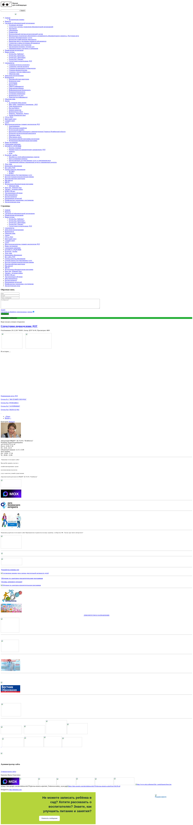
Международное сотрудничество (20, 45)
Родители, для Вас (11, 155)
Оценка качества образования (15, 169)
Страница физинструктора (18, 70)
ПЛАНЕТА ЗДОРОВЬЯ (13, 146)
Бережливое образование (13, 166)
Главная (7, 18)
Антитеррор (13, 83)
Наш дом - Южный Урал (13, 187)
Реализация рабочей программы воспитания (24, 139)
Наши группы (9, 52)
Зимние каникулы (15, 110)
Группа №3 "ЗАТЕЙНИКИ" (10, 406)
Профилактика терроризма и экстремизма (19, 200)
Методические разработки (18, 128)
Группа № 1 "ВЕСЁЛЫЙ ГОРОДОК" (14, 399)
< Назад (7, 416)
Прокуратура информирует (18, 97)
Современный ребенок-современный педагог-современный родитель (33, 162)
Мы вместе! (9, 180)
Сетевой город (10, 121)
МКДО (7, 182)
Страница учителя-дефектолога (19, 72)
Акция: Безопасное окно (17, 115)
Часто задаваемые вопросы (18, 158)
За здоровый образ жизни (17, 102)
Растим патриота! (11, 196)
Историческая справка (16, 19)
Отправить (5, 314)
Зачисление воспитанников (14, 75)
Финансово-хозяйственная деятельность (22, 39)
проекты (12, 151)
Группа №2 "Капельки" (17, 56)
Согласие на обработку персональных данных (16, 312)
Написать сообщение (49, 818)
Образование (13, 30)
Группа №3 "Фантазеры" (17, 57)
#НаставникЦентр (11, 195)
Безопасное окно (14, 81)
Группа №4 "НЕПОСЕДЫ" (10, 409)
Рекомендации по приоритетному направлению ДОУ (27, 149)
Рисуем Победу (14, 108)
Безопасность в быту (16, 112)
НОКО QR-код (10, 191)
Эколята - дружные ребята (14, 189)
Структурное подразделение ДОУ (20, 61)
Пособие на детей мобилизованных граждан (24, 157)
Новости (8, 21)
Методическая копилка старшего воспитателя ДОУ (22, 124)
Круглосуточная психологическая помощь (19, 177)
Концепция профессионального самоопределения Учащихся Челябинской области (37, 131)
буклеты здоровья (15, 148)
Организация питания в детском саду (21, 46)
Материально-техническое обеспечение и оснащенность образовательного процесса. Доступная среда (44, 36)
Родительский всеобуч (16, 130)
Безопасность (9, 77)
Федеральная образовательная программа (23, 140)
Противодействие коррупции (19, 79)
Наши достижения (11, 142)
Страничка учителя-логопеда (19, 66)
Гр (1, 403)
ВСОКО (12, 171)
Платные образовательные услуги (20, 37)
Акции (7, 101)
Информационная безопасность (20, 90)
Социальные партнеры (13, 144)
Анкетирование (14, 126)
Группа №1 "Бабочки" (16, 54)
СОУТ (7, 122)
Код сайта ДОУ (10, 168)
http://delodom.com (15, 789)
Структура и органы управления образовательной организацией (31, 27)
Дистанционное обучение (14, 193)
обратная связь (14, 186)
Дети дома (8, 164)
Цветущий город (10, 119)
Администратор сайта (8, 771)
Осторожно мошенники (17, 93)
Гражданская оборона (16, 88)
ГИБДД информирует (16, 86)
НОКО (11, 173)
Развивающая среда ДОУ (9, 396)
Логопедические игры (12, 202)
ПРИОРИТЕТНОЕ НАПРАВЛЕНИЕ (96, 615)
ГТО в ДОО (9, 117)
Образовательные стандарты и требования (23, 48)
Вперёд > (8, 418)
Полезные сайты (14, 135)
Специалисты (9, 63)
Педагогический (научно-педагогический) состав (26, 34)
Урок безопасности (15, 106)
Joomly (3, 310)
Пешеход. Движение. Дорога (19, 113)
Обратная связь (14, 74)
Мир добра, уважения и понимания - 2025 (23, 104)
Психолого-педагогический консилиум (22, 133)
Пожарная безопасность (17, 92)
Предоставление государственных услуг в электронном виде (30, 160)
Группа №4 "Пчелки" (16, 59)
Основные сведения (16, 25)
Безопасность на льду (16, 95)
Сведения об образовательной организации (20, 23)
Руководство (13, 32)
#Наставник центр (15, 137)
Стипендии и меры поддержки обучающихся (24, 43)
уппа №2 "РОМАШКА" (10, 403)
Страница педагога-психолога (19, 65)
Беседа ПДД (13, 84)
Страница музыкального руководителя (22, 68)
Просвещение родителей (13, 198)
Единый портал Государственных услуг (18, 175)
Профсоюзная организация (14, 50)
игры (10, 153)
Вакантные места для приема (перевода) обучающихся (27, 41)
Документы (13, 28)
